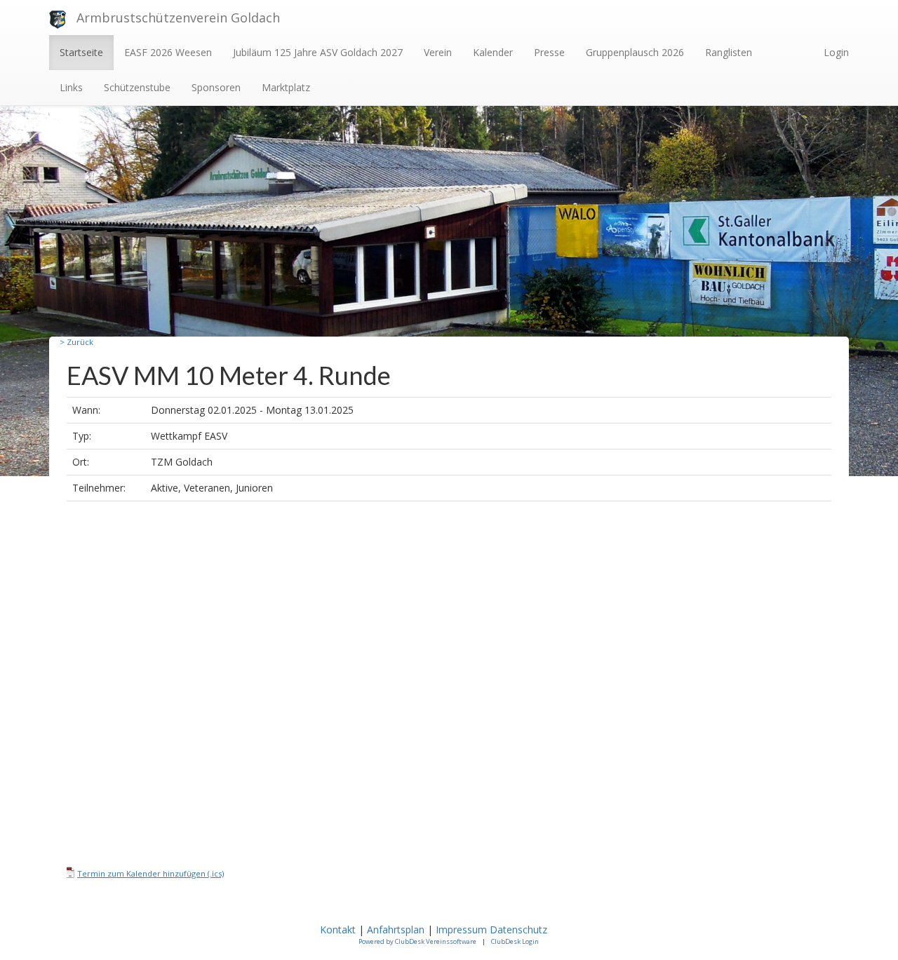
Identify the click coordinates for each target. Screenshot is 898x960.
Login (836, 52)
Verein (438, 52)
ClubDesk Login (515, 941)
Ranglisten (728, 52)
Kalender (493, 52)
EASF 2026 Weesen (168, 52)
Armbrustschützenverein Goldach (178, 17)
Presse (549, 52)
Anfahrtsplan (395, 929)
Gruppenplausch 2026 (635, 52)
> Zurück (76, 342)
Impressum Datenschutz (493, 929)
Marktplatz (286, 87)
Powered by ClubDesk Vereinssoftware (417, 941)
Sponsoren (216, 87)
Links (71, 87)
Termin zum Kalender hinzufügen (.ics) (150, 873)
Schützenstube (137, 87)
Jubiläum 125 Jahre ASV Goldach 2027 (318, 52)
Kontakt (338, 929)
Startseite (81, 52)
